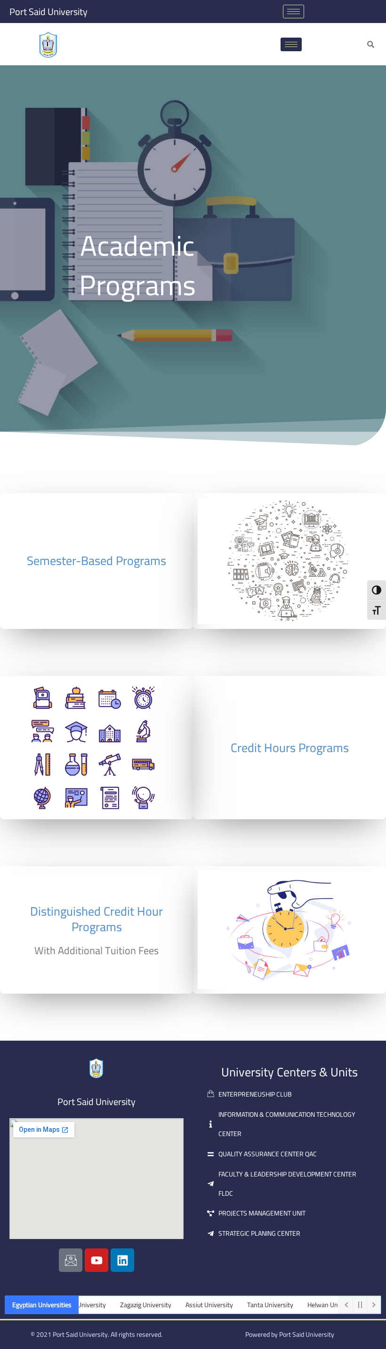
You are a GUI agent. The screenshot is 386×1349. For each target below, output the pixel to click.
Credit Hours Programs (290, 747)
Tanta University (254, 1305)
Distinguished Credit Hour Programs (96, 919)
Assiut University (193, 1305)
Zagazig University (129, 1305)
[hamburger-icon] (293, 11)
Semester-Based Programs (96, 560)
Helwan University (317, 1305)
